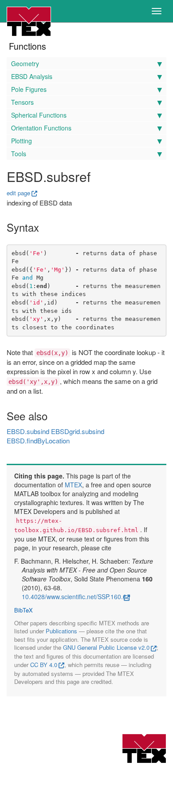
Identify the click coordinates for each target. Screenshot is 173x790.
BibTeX (23, 610)
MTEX (73, 484)
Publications (61, 631)
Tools (18, 153)
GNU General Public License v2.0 (106, 647)
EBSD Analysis (31, 76)
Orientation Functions (41, 127)
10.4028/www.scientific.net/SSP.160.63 (76, 596)
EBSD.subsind (28, 431)
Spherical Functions (39, 115)
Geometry (25, 63)
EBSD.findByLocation (38, 440)
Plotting (21, 140)
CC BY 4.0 (43, 664)
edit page (18, 193)
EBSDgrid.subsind (77, 431)
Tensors (22, 102)
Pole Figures (29, 89)
